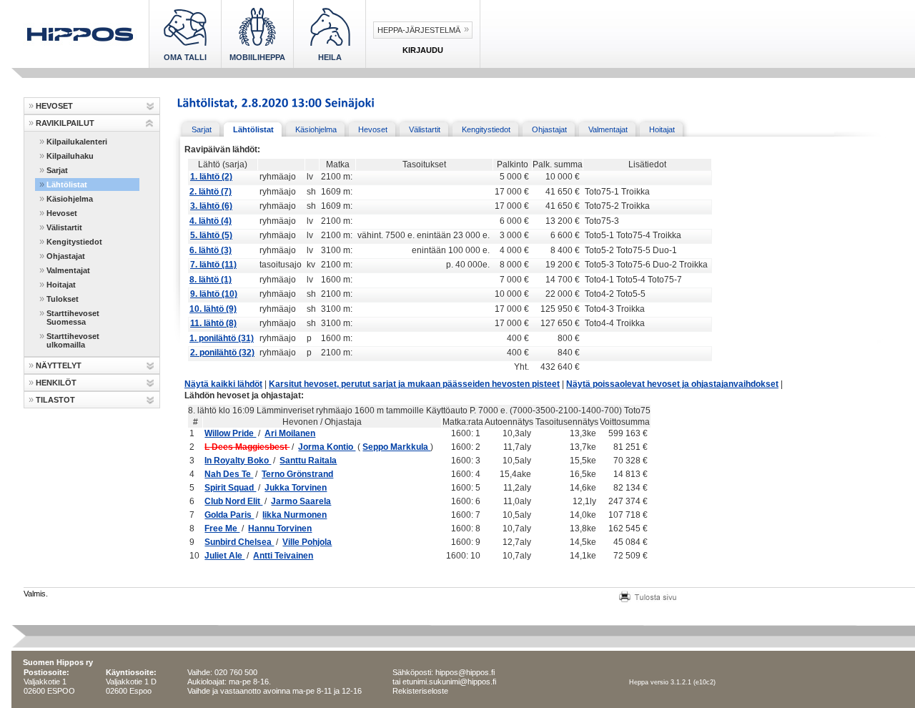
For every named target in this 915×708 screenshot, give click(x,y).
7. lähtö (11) (213, 265)
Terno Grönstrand (297, 474)
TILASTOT (55, 399)
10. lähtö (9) (213, 309)
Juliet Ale (224, 556)
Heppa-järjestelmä (418, 30)
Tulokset (62, 299)
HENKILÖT (56, 382)
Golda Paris (229, 515)
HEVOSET (54, 106)
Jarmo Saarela (301, 501)
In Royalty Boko (237, 461)
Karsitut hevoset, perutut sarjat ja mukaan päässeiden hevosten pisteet (414, 384)
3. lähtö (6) (211, 206)
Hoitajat (61, 284)
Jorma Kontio (326, 447)
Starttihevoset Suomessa (72, 317)
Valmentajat (68, 270)
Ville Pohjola (307, 542)
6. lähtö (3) (210, 250)
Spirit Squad (230, 488)
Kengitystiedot (74, 241)
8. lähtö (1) (210, 280)
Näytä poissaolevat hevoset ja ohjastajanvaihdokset (672, 384)
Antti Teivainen (283, 556)
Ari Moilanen (289, 433)
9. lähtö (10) (213, 294)
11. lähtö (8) (213, 323)
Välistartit (64, 227)
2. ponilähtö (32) (222, 353)
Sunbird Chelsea (239, 542)
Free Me (221, 528)
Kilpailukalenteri (76, 141)
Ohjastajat (65, 256)
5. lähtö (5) (211, 235)
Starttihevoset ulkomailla (72, 340)
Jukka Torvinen (295, 488)
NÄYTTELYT (58, 365)
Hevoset (61, 213)
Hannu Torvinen (280, 528)
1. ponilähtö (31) (221, 338)
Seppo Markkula (396, 447)
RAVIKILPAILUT (65, 123)
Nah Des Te (228, 474)
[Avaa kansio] (150, 106)
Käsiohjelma (69, 199)
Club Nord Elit (233, 501)
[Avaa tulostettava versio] (647, 595)
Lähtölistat (66, 184)
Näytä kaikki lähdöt (223, 384)
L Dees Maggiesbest (247, 447)
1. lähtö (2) (211, 177)
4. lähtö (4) (210, 221)
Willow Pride (230, 433)
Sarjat (57, 170)
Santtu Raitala (308, 461)
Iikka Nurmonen (294, 515)
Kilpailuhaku (70, 156)
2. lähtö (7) (210, 192)
